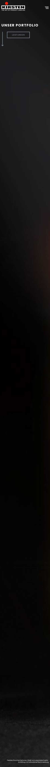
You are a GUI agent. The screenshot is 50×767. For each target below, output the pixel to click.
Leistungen (18, 35)
